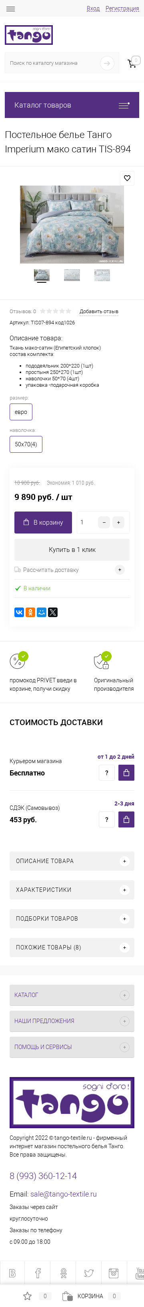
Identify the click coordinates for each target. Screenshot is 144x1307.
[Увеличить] (72, 225)
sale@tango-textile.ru (63, 1194)
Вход (93, 8)
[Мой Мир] (41, 612)
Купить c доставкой (126, 773)
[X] (53, 612)
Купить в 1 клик (72, 550)
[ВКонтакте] (19, 612)
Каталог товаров (42, 105)
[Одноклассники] (30, 612)
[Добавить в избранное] (127, 178)
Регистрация (122, 8)
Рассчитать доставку (51, 570)
